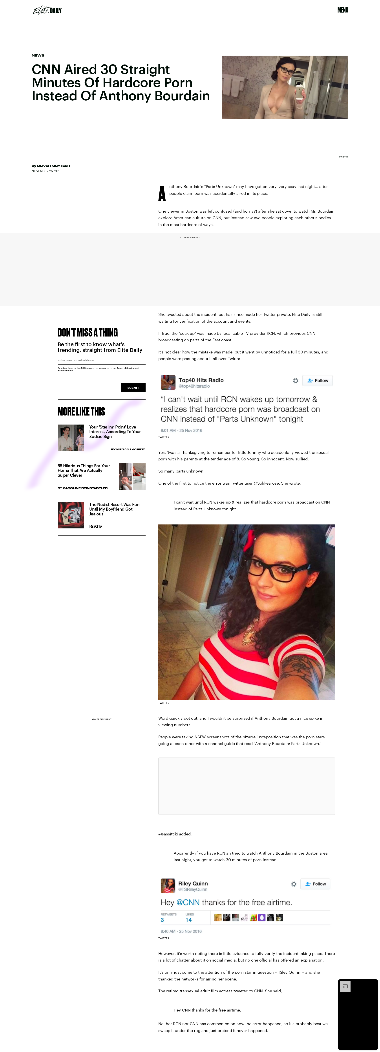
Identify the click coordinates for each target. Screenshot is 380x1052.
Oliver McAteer (53, 165)
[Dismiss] (372, 983)
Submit (133, 387)
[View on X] (246, 786)
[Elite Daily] (47, 10)
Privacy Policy (65, 370)
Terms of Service (126, 368)
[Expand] (343, 983)
